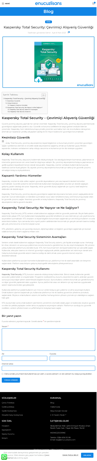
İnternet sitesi (7, 364)
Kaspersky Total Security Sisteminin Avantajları (24, 109)
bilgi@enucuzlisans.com (65, 440)
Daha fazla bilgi (71, 455)
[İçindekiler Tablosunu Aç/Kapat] (42, 95)
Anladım (87, 455)
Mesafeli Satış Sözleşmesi (12, 415)
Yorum (5, 326)
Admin (48, 33)
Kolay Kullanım (13, 103)
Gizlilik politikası (8, 407)
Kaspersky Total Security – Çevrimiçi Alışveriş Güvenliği (24, 98)
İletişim (5, 438)
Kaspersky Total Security (12, 274)
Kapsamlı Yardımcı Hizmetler (18, 105)
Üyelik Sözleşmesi (9, 411)
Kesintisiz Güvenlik (13, 101)
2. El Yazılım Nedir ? (58, 415)
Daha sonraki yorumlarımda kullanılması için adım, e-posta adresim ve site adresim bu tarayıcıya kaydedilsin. (48, 374)
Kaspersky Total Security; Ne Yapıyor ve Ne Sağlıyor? (25, 107)
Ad (3, 354)
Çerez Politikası (8, 403)
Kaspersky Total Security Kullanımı (20, 111)
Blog (52, 403)
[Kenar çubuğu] (3, 141)
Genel (48, 22)
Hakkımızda (55, 407)
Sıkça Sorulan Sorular (58, 411)
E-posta (53, 354)
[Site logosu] (48, 3)
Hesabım (5, 426)
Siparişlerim (6, 430)
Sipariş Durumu (8, 434)
